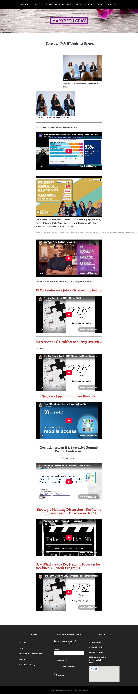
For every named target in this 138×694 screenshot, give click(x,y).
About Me (25, 4)
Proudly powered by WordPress (59, 690)
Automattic (84, 690)
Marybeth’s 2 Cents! (84, 4)
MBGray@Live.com (95, 642)
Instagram (60, 675)
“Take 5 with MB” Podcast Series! (57, 4)
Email (56, 650)
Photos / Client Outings (107, 4)
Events (36, 4)
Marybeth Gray (69, 20)
